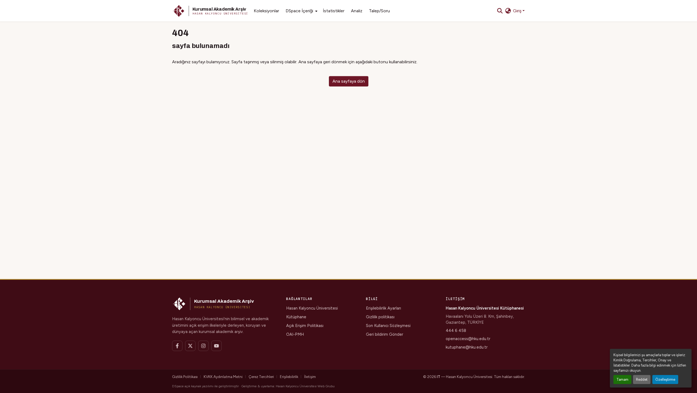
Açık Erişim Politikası (304, 325)
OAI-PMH (295, 334)
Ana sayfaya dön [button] (348, 81)
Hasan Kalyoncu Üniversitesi (312, 308)
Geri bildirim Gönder (384, 334)
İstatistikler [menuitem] (333, 10)
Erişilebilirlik (289, 376)
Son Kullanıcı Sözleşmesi (388, 325)
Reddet (641, 379)
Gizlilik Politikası (185, 376)
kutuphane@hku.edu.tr (467, 347)
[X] (190, 346)
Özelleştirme (665, 379)
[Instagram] (203, 346)
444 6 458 (456, 330)
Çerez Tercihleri (261, 376)
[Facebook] (177, 346)
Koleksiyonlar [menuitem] (266, 10)
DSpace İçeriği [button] (299, 10)
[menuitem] (301, 11)
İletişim (310, 376)
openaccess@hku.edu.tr (468, 338)
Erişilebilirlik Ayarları (383, 308)
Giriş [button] (517, 10)
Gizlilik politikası (380, 316)
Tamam (622, 379)
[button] (210, 10)
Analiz (356, 10)
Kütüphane (296, 316)
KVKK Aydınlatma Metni (223, 376)
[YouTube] (216, 346)
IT (438, 376)
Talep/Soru (379, 10)
